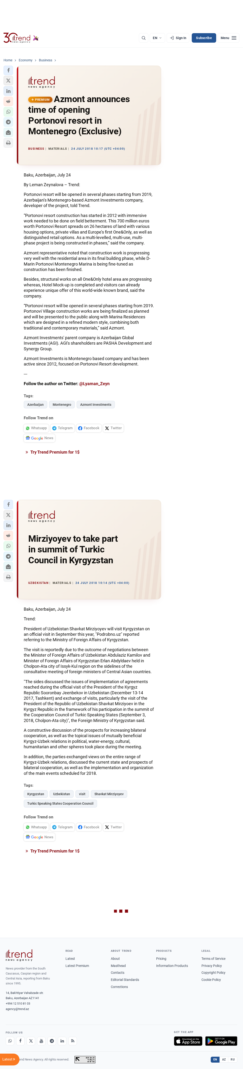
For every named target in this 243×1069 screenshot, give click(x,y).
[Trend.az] (21, 38)
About (115, 959)
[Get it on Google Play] (221, 1041)
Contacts (117, 972)
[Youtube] (41, 1041)
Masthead (118, 966)
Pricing (161, 959)
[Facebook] (20, 1041)
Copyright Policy (213, 972)
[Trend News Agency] (19, 955)
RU (233, 1059)
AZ (224, 1059)
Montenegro (62, 404)
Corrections (119, 987)
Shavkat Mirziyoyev (109, 794)
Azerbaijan (35, 404)
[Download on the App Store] (188, 1041)
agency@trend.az (17, 1009)
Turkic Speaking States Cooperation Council (60, 803)
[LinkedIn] (62, 1041)
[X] (31, 1041)
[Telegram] (51, 1041)
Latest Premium (77, 966)
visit (82, 794)
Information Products (172, 966)
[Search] (143, 38)
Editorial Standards (125, 980)
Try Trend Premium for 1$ (54, 452)
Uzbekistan (61, 794)
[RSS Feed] (72, 1041)
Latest (70, 959)
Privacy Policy (211, 966)
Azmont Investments (95, 404)
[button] (8, 70)
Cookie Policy (211, 980)
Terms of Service (213, 959)
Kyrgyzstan (35, 794)
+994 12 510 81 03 (18, 1003)
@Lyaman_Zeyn (94, 383)
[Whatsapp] (10, 1041)
